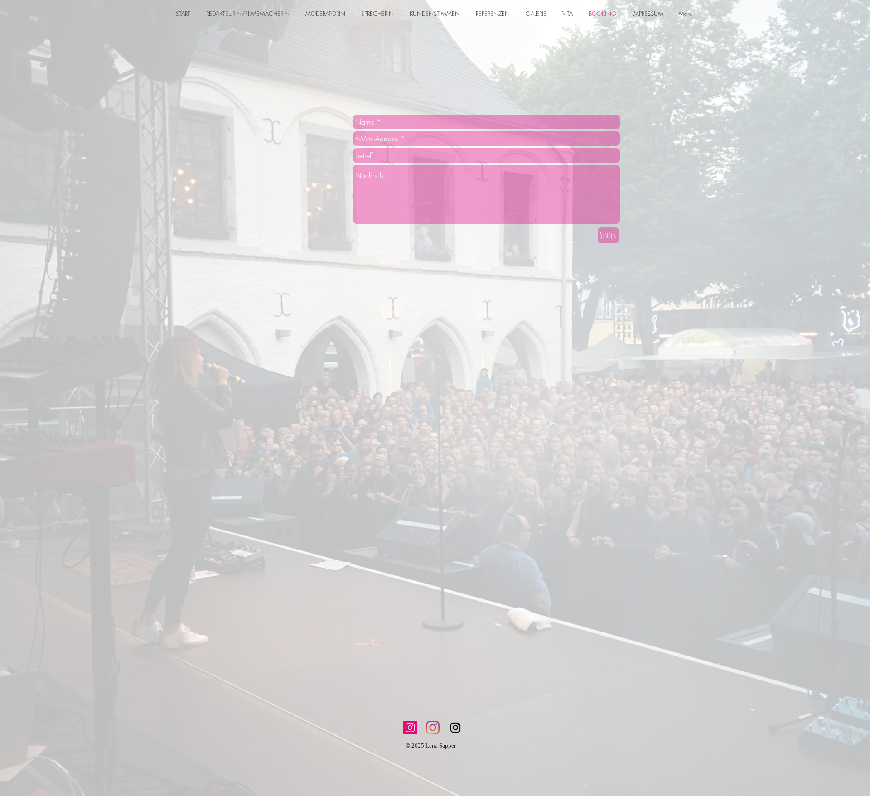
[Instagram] (410, 727)
